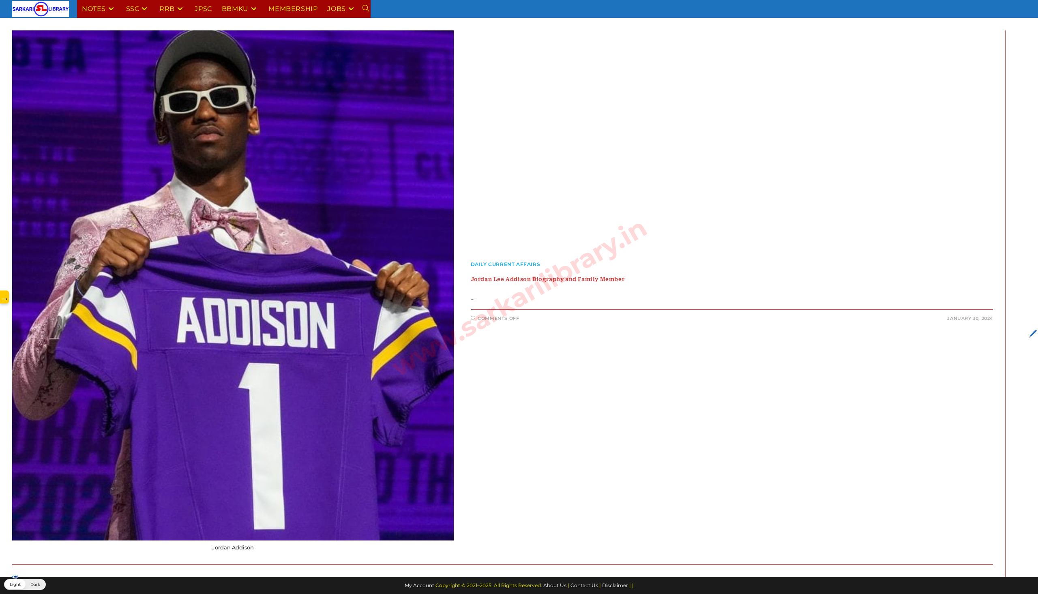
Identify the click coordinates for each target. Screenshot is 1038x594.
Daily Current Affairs (505, 264)
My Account (419, 585)
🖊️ (1032, 333)
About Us (554, 585)
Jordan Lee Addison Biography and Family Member (548, 279)
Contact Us (584, 585)
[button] (25, 584)
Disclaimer (615, 585)
